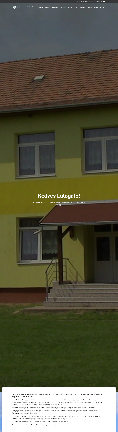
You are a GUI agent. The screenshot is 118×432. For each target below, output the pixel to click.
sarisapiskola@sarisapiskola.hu (93, 1)
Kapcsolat (95, 7)
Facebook (101, 2)
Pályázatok (83, 7)
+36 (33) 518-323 (80, 1)
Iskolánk (46, 7)
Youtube (104, 2)
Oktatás (70, 7)
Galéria (90, 7)
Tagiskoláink (63, 7)
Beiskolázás (55, 7)
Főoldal (41, 7)
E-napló (102, 7)
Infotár (77, 7)
